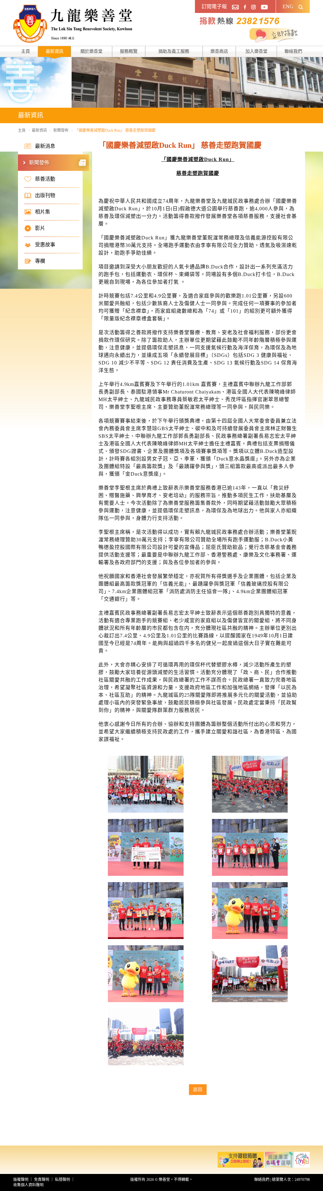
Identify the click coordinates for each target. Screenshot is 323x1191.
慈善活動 (45, 179)
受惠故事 (45, 244)
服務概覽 (129, 51)
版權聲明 (20, 1179)
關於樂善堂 (91, 51)
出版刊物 (45, 195)
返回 (198, 1089)
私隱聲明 (62, 1179)
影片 (40, 228)
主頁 (25, 51)
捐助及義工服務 (173, 51)
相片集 (42, 211)
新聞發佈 (60, 130)
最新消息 (45, 146)
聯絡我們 (293, 51)
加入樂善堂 (256, 51)
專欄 (40, 261)
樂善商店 (219, 51)
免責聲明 (41, 1179)
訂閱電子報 (214, 6)
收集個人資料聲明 (28, 1185)
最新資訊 (54, 51)
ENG (288, 6)
